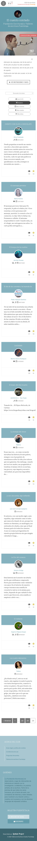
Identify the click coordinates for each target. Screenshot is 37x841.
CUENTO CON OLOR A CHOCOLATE (18, 124)
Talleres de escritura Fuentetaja (15, 759)
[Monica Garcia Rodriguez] (18, 352)
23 (28, 720)
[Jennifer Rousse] (18, 254)
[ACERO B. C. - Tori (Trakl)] (18, 392)
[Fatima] (18, 665)
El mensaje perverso (18, 185)
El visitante (18, 619)
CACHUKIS (18, 345)
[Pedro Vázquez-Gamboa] (18, 293)
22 (22, 720)
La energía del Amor (19, 432)
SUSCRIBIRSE (19, 821)
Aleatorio (20, 103)
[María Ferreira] (18, 192)
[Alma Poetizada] (18, 131)
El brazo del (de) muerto (18, 385)
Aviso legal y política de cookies (16, 748)
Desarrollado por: (13, 834)
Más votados (20, 110)
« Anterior (7, 720)
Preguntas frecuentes (12, 755)
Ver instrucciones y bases (19, 82)
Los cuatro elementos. (18, 658)
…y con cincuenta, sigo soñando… (18, 496)
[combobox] (19, 93)
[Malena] (18, 439)
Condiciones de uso (12, 752)
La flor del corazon (18, 557)
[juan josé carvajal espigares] (18, 503)
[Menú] (3, 3)
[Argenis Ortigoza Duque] (18, 626)
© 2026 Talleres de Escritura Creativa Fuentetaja (20, 837)
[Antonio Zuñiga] (18, 564)
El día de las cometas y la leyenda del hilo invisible (20, 286)
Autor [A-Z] (20, 99)
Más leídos (20, 114)
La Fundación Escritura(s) (14, 779)
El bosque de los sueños (18, 247)
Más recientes (20, 106)
